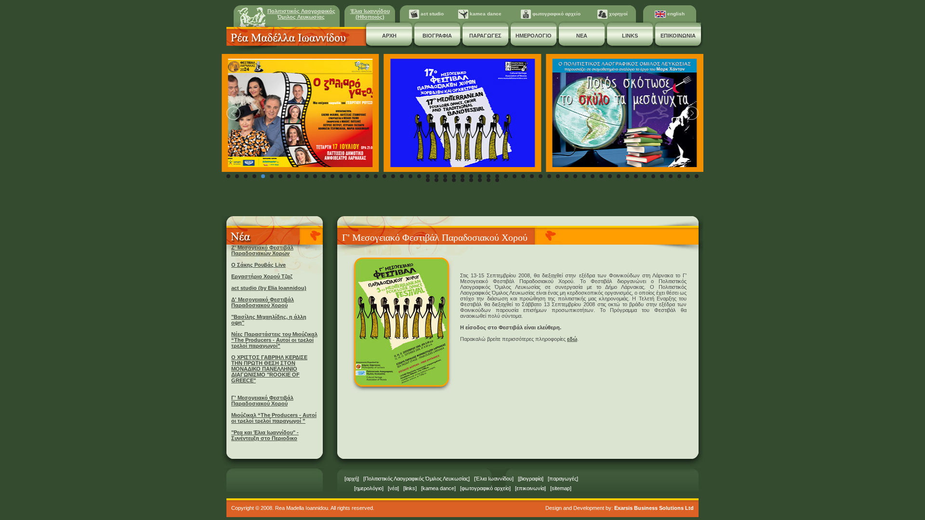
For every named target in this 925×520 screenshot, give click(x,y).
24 (428, 176)
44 (601, 176)
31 (488, 176)
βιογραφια (437, 36)
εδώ (572, 339)
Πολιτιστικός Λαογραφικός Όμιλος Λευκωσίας (301, 14)
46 (619, 176)
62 (480, 180)
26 (445, 176)
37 (540, 176)
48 (636, 176)
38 (549, 176)
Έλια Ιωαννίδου (494, 478)
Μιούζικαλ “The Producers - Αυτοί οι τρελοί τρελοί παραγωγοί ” (274, 418)
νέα (393, 488)
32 (497, 176)
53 (679, 176)
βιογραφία (530, 478)
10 (306, 176)
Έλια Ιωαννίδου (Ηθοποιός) (370, 14)
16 (358, 176)
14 (341, 176)
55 (697, 176)
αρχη (389, 36)
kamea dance (485, 13)
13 (332, 176)
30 (480, 176)
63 (488, 180)
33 (506, 176)
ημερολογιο (533, 36)
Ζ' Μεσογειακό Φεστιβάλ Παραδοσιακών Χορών (262, 250)
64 (497, 180)
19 (384, 176)
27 (454, 176)
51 (662, 176)
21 (402, 176)
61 (471, 180)
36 (532, 176)
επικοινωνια (678, 36)
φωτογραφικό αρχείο (556, 13)
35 (523, 176)
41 (575, 176)
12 (324, 176)
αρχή (351, 478)
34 (514, 176)
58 (445, 180)
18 (376, 176)
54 (688, 176)
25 (436, 176)
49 (645, 176)
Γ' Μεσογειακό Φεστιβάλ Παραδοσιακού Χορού (262, 400)
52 (671, 176)
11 (315, 176)
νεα (581, 36)
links (630, 36)
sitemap (561, 488)
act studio (431, 13)
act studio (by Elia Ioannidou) (268, 288)
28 (462, 176)
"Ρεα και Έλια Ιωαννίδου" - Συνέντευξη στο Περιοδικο (265, 435)
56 (428, 180)
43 (593, 176)
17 (367, 176)
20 (393, 176)
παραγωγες (485, 36)
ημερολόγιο (369, 488)
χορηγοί (618, 13)
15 (350, 176)
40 (566, 176)
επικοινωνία (530, 488)
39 (558, 176)
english (675, 13)
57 (436, 180)
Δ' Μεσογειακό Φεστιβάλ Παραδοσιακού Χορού (262, 302)
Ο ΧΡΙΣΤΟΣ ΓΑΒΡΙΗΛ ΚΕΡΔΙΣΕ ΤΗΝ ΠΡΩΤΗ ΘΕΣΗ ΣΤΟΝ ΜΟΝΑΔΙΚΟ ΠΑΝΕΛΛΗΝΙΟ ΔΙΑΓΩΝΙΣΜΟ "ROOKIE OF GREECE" (269, 368)
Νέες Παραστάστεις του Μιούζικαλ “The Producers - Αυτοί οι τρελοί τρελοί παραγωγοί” (274, 340)
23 (419, 176)
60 (462, 180)
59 (454, 180)
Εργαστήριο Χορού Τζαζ (261, 276)
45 (610, 176)
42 (584, 176)
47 (627, 176)
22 (410, 176)
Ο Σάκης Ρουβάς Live (258, 265)
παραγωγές (563, 478)
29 (471, 176)
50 (653, 176)
